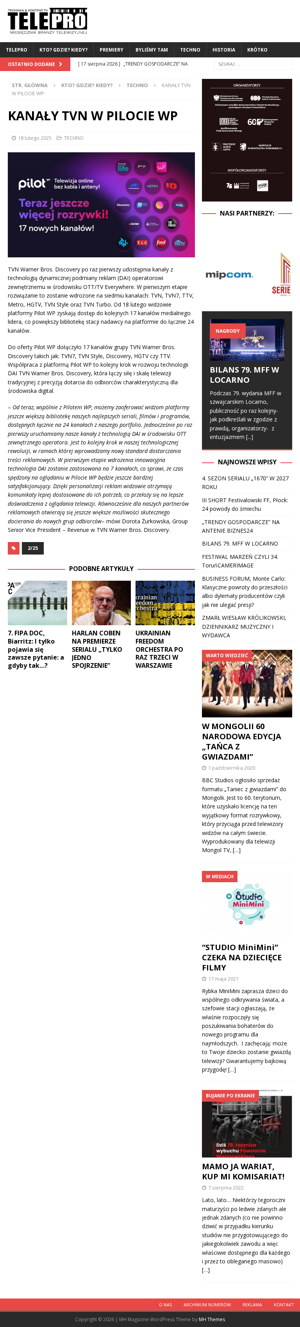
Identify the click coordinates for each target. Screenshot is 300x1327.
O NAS (165, 1304)
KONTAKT (284, 1304)
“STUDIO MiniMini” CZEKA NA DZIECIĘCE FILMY (242, 957)
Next (282, 274)
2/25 (33, 548)
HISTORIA (223, 49)
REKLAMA (252, 1304)
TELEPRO (16, 49)
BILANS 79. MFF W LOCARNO (244, 374)
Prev (212, 274)
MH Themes (212, 1319)
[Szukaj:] (253, 63)
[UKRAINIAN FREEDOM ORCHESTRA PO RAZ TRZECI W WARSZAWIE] (165, 603)
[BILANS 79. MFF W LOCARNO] (247, 340)
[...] (249, 437)
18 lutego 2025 (35, 137)
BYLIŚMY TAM (152, 49)
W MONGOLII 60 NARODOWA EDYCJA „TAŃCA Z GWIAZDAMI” (241, 741)
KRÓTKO (257, 49)
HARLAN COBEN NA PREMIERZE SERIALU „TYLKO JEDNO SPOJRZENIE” (97, 649)
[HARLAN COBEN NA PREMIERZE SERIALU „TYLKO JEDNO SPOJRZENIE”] (101, 603)
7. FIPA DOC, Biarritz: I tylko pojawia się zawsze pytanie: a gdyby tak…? (36, 649)
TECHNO (190, 49)
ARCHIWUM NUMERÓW (207, 1304)
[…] (237, 850)
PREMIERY (111, 49)
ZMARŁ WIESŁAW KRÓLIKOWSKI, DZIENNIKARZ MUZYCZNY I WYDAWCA (244, 626)
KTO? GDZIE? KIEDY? (63, 49)
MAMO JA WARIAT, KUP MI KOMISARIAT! (243, 1171)
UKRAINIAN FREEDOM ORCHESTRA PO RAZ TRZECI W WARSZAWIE (159, 649)
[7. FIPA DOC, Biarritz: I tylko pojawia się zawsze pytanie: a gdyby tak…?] (37, 603)
